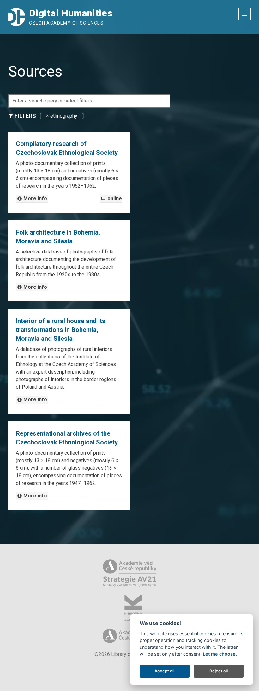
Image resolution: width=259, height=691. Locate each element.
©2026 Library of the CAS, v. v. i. (129, 654)
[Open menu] (244, 14)
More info (35, 198)
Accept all (164, 670)
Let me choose (219, 654)
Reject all (218, 670)
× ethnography (61, 116)
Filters (25, 116)
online (114, 198)
